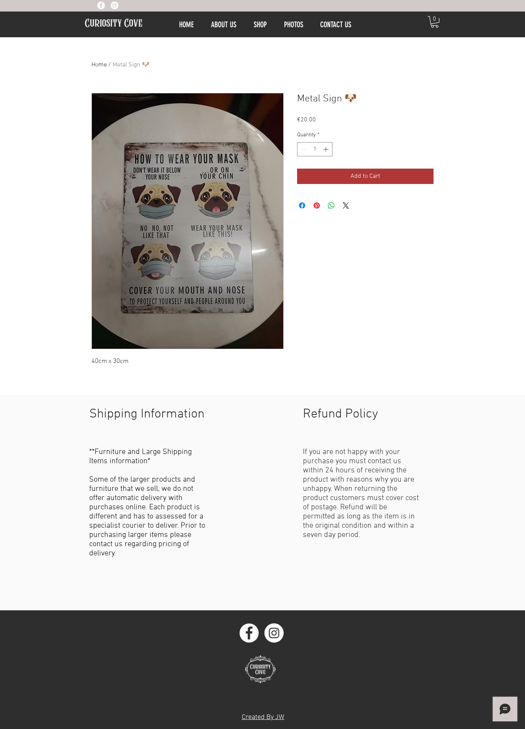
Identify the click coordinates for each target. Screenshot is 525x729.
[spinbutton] (315, 149)
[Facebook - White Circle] (101, 5)
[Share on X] (346, 205)
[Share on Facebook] (302, 205)
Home (99, 65)
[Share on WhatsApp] (331, 205)
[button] (435, 22)
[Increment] (326, 149)
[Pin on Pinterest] (316, 205)
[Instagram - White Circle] (114, 5)
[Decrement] (303, 149)
